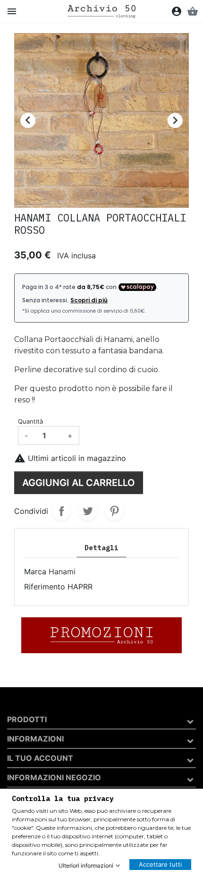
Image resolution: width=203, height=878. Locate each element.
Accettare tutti (160, 864)
